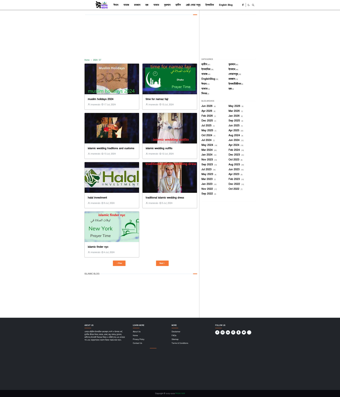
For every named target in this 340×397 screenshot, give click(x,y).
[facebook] (243, 5)
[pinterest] (233, 332)
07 (100, 60)
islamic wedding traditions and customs (111, 148)
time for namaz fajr (157, 99)
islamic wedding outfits (159, 148)
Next (161, 263)
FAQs (174, 335)
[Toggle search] (253, 5)
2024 (95, 60)
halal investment (97, 197)
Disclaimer (176, 331)
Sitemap (175, 339)
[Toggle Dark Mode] (248, 5)
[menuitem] (116, 5)
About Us (137, 331)
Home (135, 335)
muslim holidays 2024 (100, 99)
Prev (120, 263)
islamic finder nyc (98, 247)
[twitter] (244, 332)
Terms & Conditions (180, 343)
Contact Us (137, 343)
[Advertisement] (140, 36)
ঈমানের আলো (180, 393)
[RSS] (249, 332)
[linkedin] (228, 332)
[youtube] (222, 332)
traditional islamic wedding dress (165, 197)
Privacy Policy (138, 339)
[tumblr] (238, 332)
